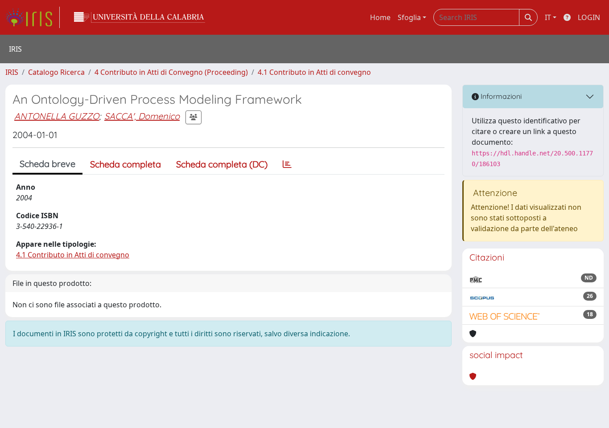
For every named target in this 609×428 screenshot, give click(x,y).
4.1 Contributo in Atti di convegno (314, 72)
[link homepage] (32, 17)
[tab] (287, 164)
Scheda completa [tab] (125, 164)
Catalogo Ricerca (56, 72)
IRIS (11, 72)
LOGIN (589, 17)
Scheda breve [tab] (47, 163)
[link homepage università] (139, 17)
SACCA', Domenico (142, 116)
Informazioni (500, 96)
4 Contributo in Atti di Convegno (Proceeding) (171, 72)
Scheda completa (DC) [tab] (221, 164)
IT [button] (548, 17)
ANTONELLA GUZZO (56, 116)
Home (380, 17)
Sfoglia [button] (409, 17)
